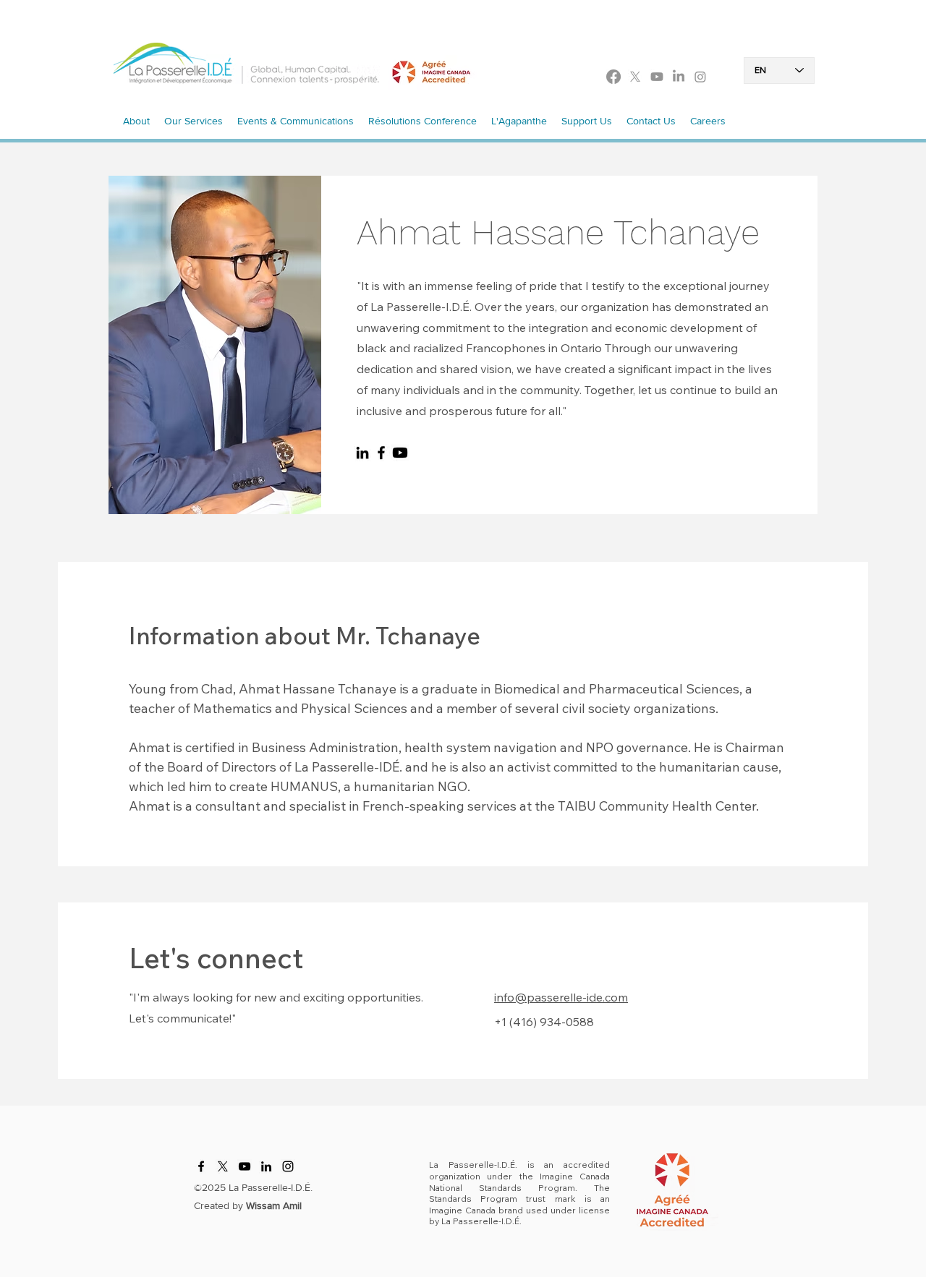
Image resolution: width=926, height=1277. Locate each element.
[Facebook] (381, 452)
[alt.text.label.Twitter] (635, 76)
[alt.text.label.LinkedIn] (678, 76)
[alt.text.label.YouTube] (657, 76)
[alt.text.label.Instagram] (700, 76)
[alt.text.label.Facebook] (613, 76)
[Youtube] (400, 452)
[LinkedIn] (362, 452)
